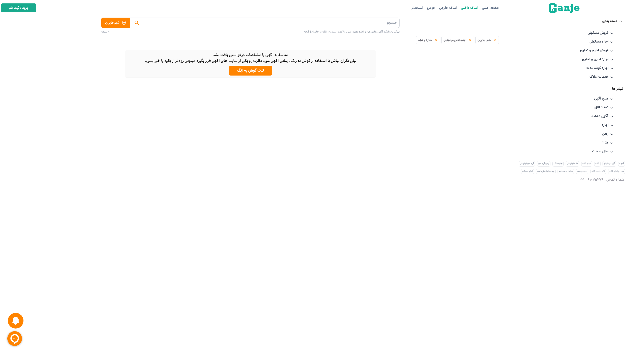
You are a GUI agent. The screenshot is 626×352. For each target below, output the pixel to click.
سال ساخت (600, 151)
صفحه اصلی (490, 8)
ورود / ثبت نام (18, 8)
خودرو (431, 8)
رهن (605, 133)
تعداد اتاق (601, 107)
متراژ (605, 142)
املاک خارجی (448, 8)
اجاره (605, 125)
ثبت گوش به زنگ (250, 70)
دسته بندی (609, 21)
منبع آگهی (601, 98)
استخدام (417, 8)
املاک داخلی (469, 8)
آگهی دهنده (600, 116)
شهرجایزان (112, 22)
